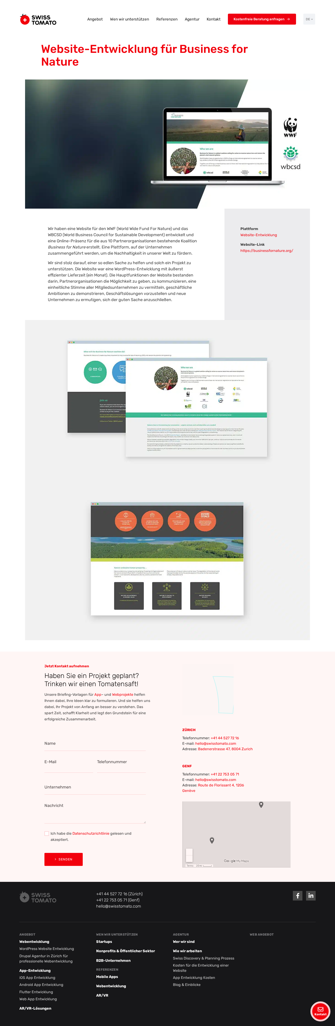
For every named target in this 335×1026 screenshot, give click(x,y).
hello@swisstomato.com (215, 743)
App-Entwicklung (35, 970)
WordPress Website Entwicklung (46, 949)
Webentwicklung (34, 941)
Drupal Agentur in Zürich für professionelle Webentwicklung (46, 958)
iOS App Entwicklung (37, 977)
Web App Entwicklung (38, 999)
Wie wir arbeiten (187, 951)
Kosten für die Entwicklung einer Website (201, 968)
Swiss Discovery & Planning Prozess (203, 958)
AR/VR (102, 995)
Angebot (95, 19)
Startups (104, 941)
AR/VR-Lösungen (35, 1008)
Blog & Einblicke (187, 985)
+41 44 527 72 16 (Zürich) (119, 893)
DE (308, 19)
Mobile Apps (107, 977)
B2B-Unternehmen (113, 960)
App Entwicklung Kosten (194, 977)
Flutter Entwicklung (36, 992)
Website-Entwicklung (258, 235)
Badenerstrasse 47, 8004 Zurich (225, 749)
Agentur (192, 19)
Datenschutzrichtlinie (90, 833)
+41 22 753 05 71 (225, 774)
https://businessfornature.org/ (266, 250)
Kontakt (214, 19)
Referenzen (167, 19)
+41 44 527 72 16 (225, 738)
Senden (65, 859)
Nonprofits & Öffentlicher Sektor (125, 951)
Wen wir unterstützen (129, 19)
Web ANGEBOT (262, 934)
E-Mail (50, 761)
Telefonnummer (112, 761)
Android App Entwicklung (41, 985)
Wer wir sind (184, 941)
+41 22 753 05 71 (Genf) (117, 900)
